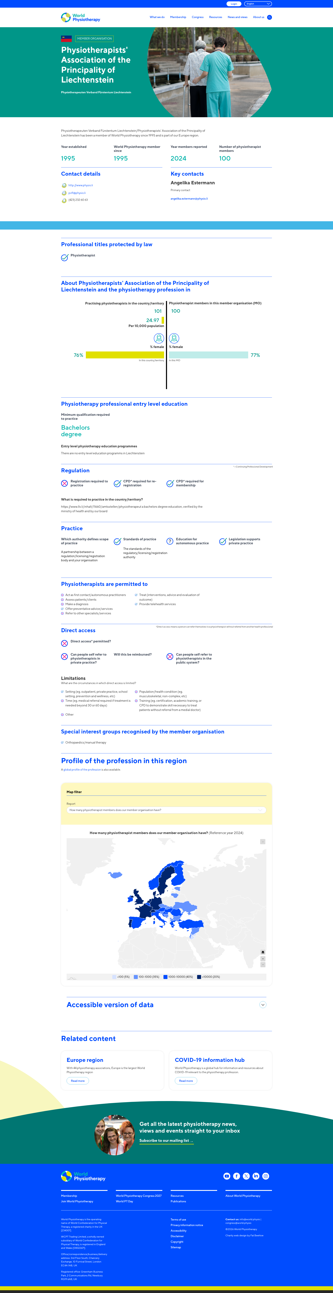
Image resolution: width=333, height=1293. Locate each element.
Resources (215, 17)
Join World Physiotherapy (77, 1201)
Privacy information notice (187, 1225)
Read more (78, 1080)
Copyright (177, 1241)
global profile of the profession (82, 769)
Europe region (85, 1059)
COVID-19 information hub (210, 1059)
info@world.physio (250, 1219)
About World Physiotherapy (242, 1195)
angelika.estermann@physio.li (189, 198)
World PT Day (124, 1201)
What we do (157, 17)
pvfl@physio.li (77, 193)
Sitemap (176, 1247)
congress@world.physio (238, 1222)
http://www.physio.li (81, 185)
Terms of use (178, 1219)
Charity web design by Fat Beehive (244, 1235)
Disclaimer (177, 1236)
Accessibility (178, 1230)
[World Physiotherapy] (80, 17)
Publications (178, 1201)
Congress (198, 17)
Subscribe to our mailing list (164, 1140)
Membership (178, 17)
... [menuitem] (263, 841)
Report (71, 803)
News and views (237, 17)
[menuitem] (262, 841)
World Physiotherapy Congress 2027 (138, 1195)
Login (234, 3)
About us (258, 17)
